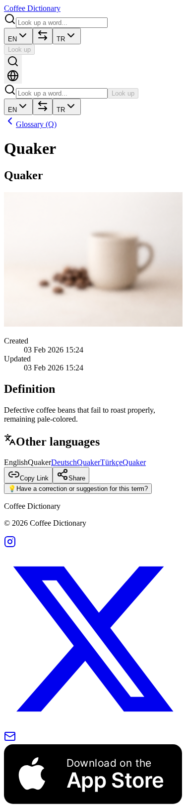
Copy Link (34, 478)
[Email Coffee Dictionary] (10, 739)
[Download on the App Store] (93, 801)
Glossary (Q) (36, 124)
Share (76, 478)
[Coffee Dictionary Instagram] (10, 545)
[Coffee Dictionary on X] (93, 725)
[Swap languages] (43, 36)
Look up (19, 49)
